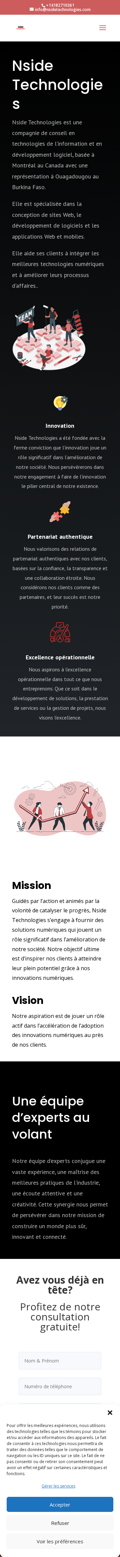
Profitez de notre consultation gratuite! (60, 1317)
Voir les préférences (60, 1541)
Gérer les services (58, 1486)
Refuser (60, 1523)
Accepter (60, 1504)
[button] (110, 1412)
